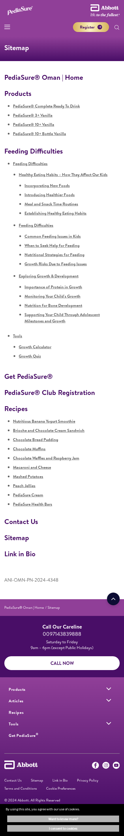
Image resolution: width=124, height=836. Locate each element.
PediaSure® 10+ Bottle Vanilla (39, 134)
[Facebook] (95, 766)
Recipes (16, 408)
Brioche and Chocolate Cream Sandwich (48, 430)
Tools (17, 336)
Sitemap (16, 537)
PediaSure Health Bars (32, 504)
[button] (116, 28)
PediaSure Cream (28, 495)
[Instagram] (105, 766)
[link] (24, 607)
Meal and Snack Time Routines (51, 204)
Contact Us (21, 521)
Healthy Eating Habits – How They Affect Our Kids (63, 174)
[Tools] (108, 723)
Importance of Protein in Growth (53, 287)
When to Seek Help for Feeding (52, 245)
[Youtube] (116, 766)
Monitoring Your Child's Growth (52, 296)
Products (17, 93)
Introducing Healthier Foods (50, 195)
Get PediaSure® (28, 376)
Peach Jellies (24, 486)
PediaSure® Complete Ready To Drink (46, 106)
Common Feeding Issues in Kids (53, 236)
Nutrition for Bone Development (53, 305)
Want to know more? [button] (63, 819)
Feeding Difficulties (33, 151)
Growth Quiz (30, 356)
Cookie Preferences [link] (61, 788)
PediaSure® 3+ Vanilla (32, 115)
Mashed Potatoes (28, 476)
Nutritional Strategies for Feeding (54, 255)
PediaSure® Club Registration (49, 392)
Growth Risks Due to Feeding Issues (56, 264)
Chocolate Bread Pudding (35, 439)
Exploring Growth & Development (48, 276)
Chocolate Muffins (29, 449)
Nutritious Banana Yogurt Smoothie (44, 421)
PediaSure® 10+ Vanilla (33, 124)
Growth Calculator (35, 347)
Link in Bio (19, 554)
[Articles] (108, 700)
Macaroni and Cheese (32, 467)
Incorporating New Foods (47, 185)
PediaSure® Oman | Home (43, 77)
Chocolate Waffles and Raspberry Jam (46, 458)
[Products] (108, 688)
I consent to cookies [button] (63, 828)
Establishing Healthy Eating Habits (56, 213)
